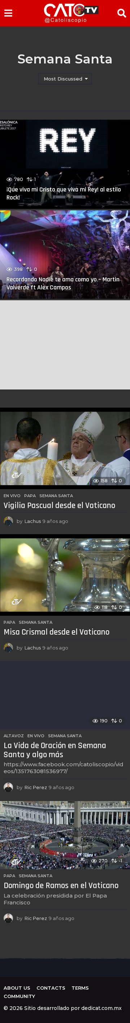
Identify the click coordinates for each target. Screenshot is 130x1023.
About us (17, 988)
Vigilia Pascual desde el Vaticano (59, 505)
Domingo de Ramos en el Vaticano (61, 885)
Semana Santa (56, 496)
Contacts (50, 988)
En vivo (12, 496)
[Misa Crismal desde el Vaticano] (65, 575)
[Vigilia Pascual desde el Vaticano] (65, 448)
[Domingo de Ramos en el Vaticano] (65, 835)
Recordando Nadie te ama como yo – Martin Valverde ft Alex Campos (63, 283)
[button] (8, 13)
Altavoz (14, 736)
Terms (80, 988)
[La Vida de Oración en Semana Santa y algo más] (65, 695)
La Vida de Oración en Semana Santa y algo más (55, 750)
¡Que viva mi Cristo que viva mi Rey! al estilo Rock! (63, 193)
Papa (30, 496)
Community (19, 996)
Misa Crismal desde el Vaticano (56, 632)
